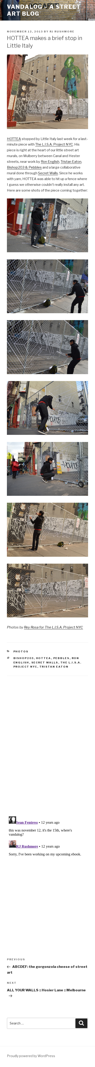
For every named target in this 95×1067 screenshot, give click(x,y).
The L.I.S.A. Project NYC (54, 144)
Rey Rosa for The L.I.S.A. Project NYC (53, 627)
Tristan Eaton (71, 162)
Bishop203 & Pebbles (24, 167)
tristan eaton (54, 666)
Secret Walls (48, 173)
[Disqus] (47, 740)
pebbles (61, 658)
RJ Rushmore (62, 31)
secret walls (44, 662)
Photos (21, 651)
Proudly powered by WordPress (31, 1056)
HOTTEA (14, 139)
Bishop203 (23, 658)
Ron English (50, 162)
